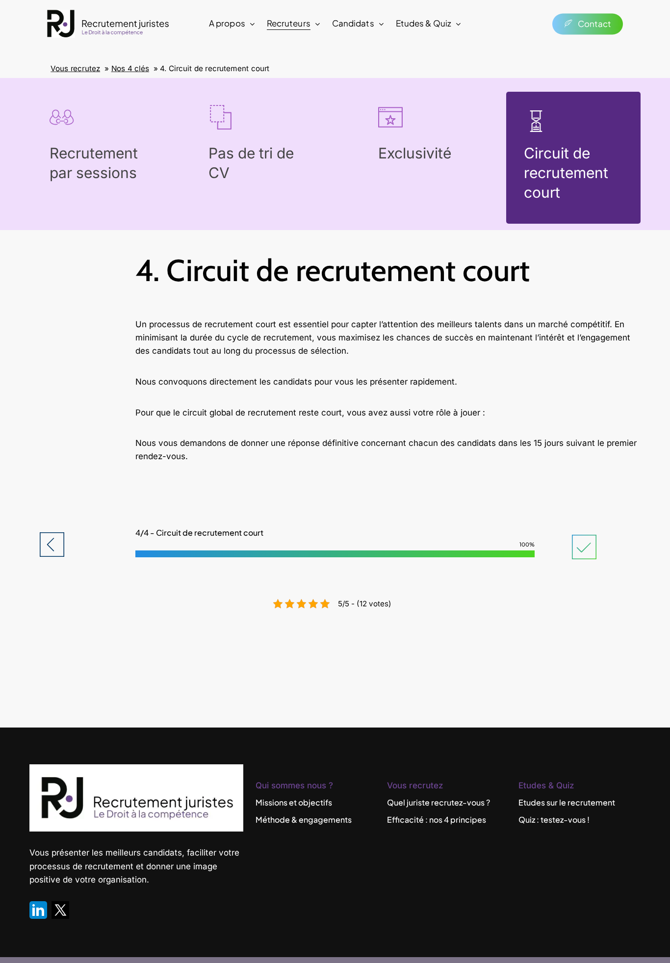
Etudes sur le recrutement (566, 802)
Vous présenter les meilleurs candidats (105, 853)
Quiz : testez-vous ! (554, 819)
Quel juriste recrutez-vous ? (438, 802)
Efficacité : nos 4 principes (436, 819)
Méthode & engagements (304, 819)
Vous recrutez (75, 68)
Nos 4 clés (130, 68)
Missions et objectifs (294, 802)
